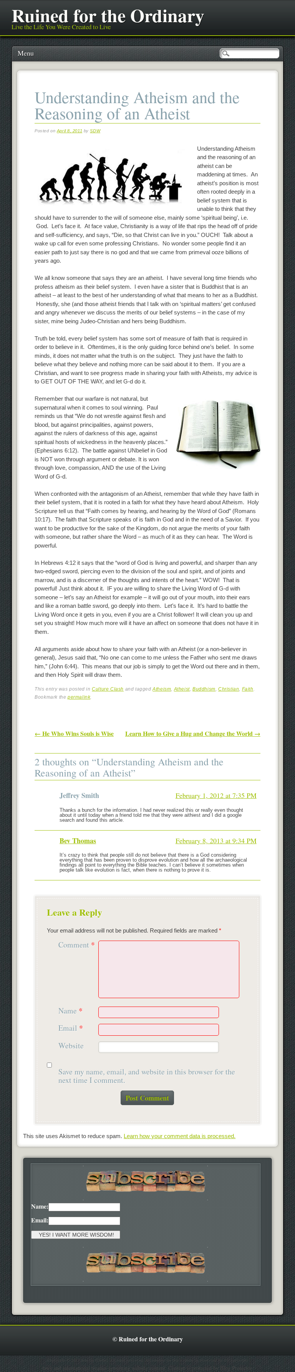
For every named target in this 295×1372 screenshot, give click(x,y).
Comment (76, 945)
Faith (248, 689)
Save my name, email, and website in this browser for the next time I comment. (146, 1076)
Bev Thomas (78, 841)
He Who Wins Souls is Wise (74, 733)
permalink (79, 697)
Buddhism (203, 689)
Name (70, 1011)
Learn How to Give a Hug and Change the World (192, 733)
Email (70, 1028)
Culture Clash (108, 689)
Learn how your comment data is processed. (179, 1136)
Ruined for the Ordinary (108, 15)
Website (71, 1045)
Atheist (182, 689)
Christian (228, 689)
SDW (95, 130)
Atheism (161, 689)
